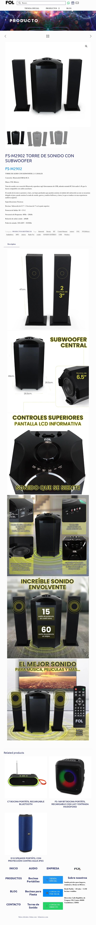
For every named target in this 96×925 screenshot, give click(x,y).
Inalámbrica (9, 235)
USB (60, 235)
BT (54, 231)
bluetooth (41, 231)
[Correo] (77, 2)
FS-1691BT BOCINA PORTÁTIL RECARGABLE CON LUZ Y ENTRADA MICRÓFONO (70, 804)
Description (12, 244)
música (24, 235)
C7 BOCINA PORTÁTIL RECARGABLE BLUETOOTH (25, 802)
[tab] (11, 244)
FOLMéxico (86, 231)
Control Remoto (62, 231)
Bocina (48, 231)
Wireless (67, 235)
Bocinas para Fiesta (33, 893)
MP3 (17, 235)
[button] (86, 46)
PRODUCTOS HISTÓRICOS (22, 231)
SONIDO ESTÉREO (49, 235)
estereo (72, 231)
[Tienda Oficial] (72, 2)
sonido (39, 235)
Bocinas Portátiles (33, 880)
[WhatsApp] (68, 2)
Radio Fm (31, 235)
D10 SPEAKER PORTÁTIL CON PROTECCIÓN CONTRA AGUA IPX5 (26, 859)
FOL (78, 231)
